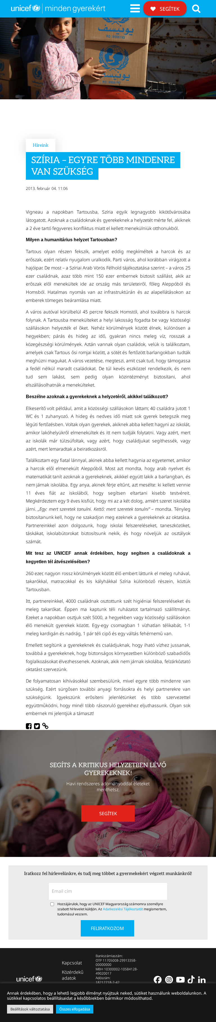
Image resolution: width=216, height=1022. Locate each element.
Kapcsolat (72, 963)
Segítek (168, 8)
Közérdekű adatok (73, 975)
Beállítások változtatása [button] (30, 1009)
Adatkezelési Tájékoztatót (123, 909)
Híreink (40, 145)
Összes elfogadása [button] (74, 1009)
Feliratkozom (107, 928)
